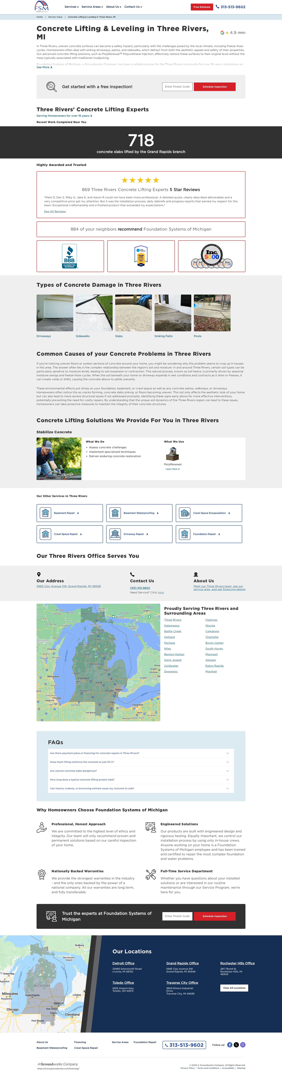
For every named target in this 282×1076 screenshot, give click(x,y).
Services (70, 6)
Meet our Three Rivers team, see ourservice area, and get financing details (219, 588)
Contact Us (132, 6)
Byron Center (214, 643)
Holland (169, 637)
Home (40, 17)
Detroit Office (123, 963)
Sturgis (210, 625)
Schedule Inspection (215, 86)
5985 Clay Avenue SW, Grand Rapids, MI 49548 (69, 586)
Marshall (211, 671)
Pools (197, 336)
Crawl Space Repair (86, 1048)
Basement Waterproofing (52, 1048)
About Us (112, 6)
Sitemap (241, 1068)
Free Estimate (202, 7)
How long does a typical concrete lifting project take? (82, 779)
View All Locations (234, 988)
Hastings (211, 619)
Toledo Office (123, 983)
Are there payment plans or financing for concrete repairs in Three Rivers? (94, 753)
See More (43, 67)
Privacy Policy (188, 1068)
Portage (169, 643)
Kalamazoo (172, 625)
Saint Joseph (173, 660)
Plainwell (211, 654)
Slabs (119, 336)
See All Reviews (55, 211)
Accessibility (228, 1068)
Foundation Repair (145, 1042)
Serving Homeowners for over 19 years (63, 115)
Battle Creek (172, 631)
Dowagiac (171, 671)
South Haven (214, 648)
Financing (80, 1042)
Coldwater (171, 665)
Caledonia (212, 631)
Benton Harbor (174, 654)
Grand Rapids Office (182, 963)
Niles (167, 648)
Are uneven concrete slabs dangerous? (73, 771)
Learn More (172, 469)
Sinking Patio (164, 336)
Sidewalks (83, 336)
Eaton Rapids (214, 665)
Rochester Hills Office (237, 963)
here (161, 592)
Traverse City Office (182, 983)
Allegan (210, 660)
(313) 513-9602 (140, 588)
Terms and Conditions (208, 1068)
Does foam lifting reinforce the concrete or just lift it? (82, 762)
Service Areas (91, 6)
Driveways (44, 336)
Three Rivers (172, 619)
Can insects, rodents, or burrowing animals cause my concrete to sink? (92, 788)
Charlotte (211, 637)
